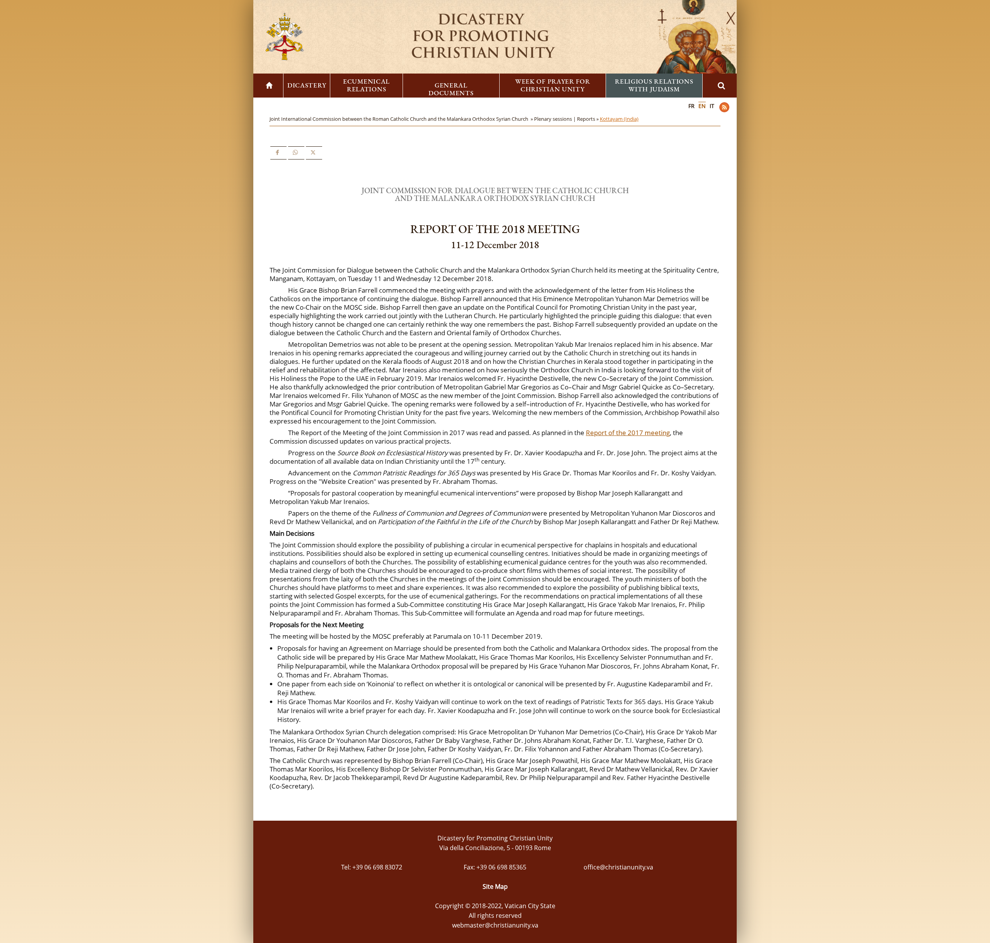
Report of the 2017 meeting (628, 432)
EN (702, 106)
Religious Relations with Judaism (654, 85)
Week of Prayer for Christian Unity (552, 85)
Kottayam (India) (619, 118)
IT (712, 106)
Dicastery (306, 85)
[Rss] (724, 107)
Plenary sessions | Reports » (567, 118)
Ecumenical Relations (366, 85)
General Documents (450, 89)
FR (691, 106)
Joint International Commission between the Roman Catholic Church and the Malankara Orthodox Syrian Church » (402, 118)
